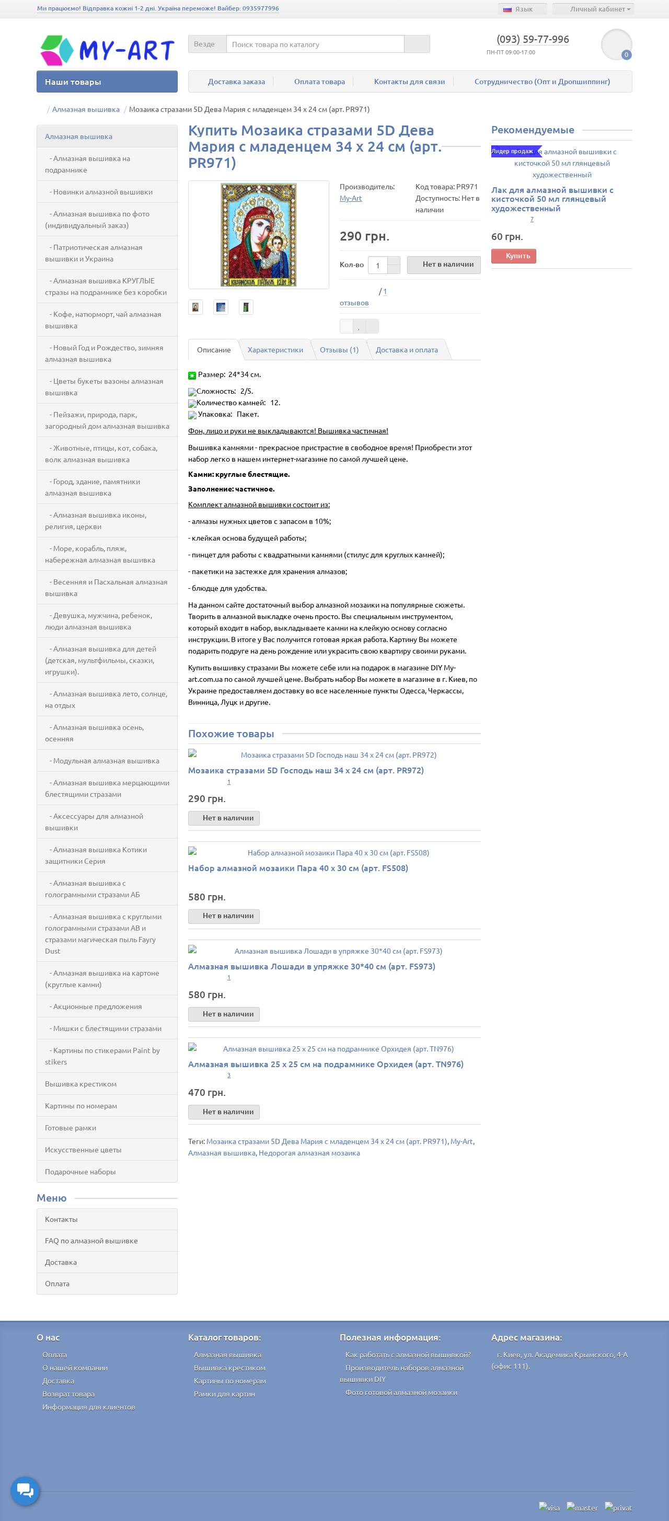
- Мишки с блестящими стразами (103, 1028)
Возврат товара (68, 1393)
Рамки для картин (224, 1393)
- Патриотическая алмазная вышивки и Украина (94, 252)
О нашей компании (75, 1367)
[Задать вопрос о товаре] (346, 326)
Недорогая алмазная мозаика (309, 1152)
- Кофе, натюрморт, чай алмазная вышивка (103, 319)
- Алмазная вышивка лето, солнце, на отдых (106, 699)
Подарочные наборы (80, 1171)
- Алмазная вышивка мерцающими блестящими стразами (107, 787)
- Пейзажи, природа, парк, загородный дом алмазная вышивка (107, 419)
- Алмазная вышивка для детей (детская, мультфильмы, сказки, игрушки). (100, 660)
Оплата (57, 1283)
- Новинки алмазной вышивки (99, 191)
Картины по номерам (81, 1105)
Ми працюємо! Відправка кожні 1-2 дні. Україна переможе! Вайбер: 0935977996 (158, 8)
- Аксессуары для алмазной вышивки (94, 821)
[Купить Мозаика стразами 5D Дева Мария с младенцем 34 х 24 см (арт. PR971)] (258, 234)
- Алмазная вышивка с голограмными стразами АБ (92, 888)
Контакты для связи (409, 81)
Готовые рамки (70, 1127)
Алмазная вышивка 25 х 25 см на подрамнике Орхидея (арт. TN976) (326, 1063)
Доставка (61, 1261)
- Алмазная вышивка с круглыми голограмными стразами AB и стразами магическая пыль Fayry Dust (103, 933)
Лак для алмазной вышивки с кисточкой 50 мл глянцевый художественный (552, 198)
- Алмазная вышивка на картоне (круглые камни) (102, 978)
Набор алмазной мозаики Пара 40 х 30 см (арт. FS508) (298, 867)
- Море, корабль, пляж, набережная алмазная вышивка (100, 553)
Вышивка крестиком (81, 1083)
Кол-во (352, 264)
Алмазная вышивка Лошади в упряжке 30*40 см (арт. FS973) (311, 965)
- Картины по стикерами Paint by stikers (102, 1055)
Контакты (61, 1218)
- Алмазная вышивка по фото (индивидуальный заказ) (97, 219)
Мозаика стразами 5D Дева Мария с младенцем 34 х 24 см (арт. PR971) (326, 1141)
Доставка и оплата (407, 349)
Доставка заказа (236, 81)
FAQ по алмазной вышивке (91, 1240)
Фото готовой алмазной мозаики (401, 1392)
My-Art (462, 1141)
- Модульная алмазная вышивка (102, 760)
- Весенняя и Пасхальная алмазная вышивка (106, 587)
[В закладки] (359, 326)
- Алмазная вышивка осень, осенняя (94, 732)
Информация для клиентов (88, 1406)
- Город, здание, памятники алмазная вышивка (92, 486)
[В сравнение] (372, 326)
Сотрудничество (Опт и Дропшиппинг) (542, 81)
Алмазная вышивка (78, 136)
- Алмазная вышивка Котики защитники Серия (96, 854)
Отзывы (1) (339, 349)
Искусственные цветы (83, 1149)
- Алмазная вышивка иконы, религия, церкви (95, 520)
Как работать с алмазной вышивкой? (408, 1354)
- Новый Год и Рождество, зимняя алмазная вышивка (104, 352)
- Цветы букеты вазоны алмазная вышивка (104, 386)
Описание (214, 349)
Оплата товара (319, 81)
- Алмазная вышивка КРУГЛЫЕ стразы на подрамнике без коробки (106, 286)
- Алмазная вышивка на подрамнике (87, 163)
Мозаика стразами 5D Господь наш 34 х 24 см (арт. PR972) (306, 769)
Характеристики (275, 349)
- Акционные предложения (93, 1006)
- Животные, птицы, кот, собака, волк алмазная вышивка (101, 453)
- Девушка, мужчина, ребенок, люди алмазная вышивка (98, 620)
